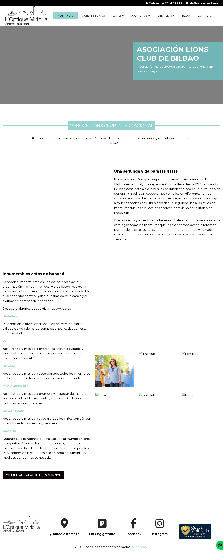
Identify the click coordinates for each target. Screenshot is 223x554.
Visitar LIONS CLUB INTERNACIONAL (33, 475)
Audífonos (139, 15)
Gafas (117, 15)
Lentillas (165, 15)
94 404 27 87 (173, 3)
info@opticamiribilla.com (204, 3)
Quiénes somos (93, 15)
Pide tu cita (65, 15)
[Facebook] (129, 537)
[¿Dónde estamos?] (60, 537)
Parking (153, 3)
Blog (186, 15)
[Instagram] (155, 537)
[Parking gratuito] (98, 537)
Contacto (204, 15)
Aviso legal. (140, 547)
